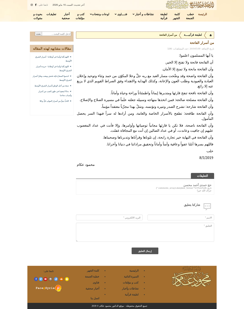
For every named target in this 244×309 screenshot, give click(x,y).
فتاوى (96, 282)
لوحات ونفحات (100, 14)
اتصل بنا (95, 298)
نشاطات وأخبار (130, 288)
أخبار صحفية (66, 16)
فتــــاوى (122, 14)
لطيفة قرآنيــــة (193, 34)
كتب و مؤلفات (80, 16)
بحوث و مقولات (37, 16)
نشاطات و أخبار (144, 14)
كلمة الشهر (176, 16)
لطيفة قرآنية (132, 294)
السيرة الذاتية (131, 276)
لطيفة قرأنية (163, 16)
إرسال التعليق (145, 251)
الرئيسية (134, 270)
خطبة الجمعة (92, 276)
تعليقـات (51, 14)
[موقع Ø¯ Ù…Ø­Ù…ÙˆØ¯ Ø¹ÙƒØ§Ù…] (210, 35)
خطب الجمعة (190, 16)
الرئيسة (202, 14)
